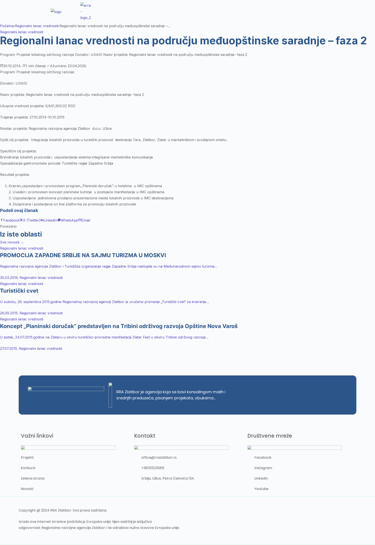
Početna (7, 26)
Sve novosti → (12, 242)
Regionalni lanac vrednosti (36, 26)
